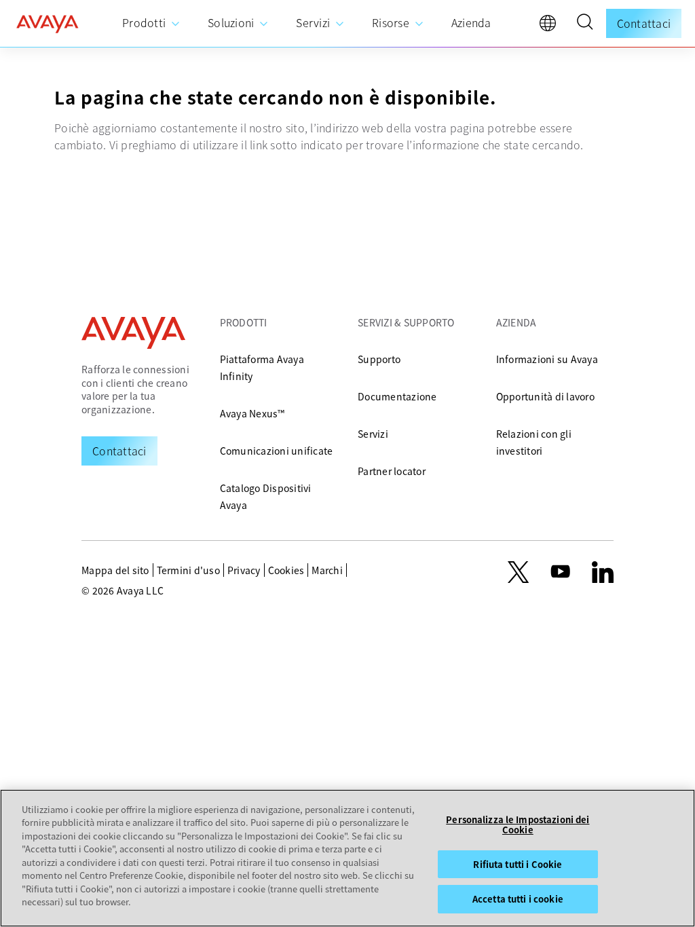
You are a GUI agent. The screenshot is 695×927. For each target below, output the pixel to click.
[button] (584, 24)
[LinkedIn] (603, 572)
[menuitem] (151, 23)
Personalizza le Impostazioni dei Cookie (517, 825)
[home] (47, 24)
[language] (551, 26)
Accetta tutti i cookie (517, 898)
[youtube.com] (560, 572)
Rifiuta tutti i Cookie (517, 864)
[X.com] (518, 572)
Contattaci (644, 23)
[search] (584, 24)
